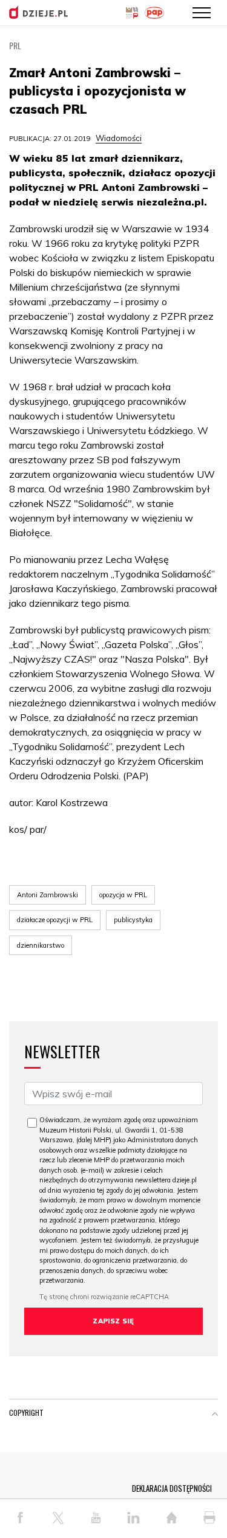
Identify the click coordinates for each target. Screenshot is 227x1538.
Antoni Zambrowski (47, 895)
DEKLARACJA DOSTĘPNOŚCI (172, 1488)
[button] (215, 1415)
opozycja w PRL (123, 895)
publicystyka (133, 920)
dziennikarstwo (40, 945)
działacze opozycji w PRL (55, 920)
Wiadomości (119, 138)
